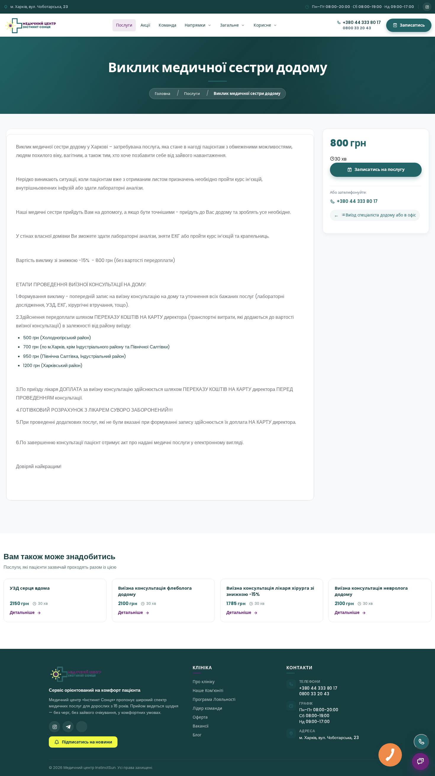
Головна (162, 93)
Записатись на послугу (380, 169)
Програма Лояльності (214, 699)
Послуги (124, 25)
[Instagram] (427, 6)
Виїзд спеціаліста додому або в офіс (381, 215)
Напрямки (195, 25)
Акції (145, 25)
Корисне (262, 25)
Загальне (229, 25)
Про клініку (204, 682)
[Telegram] (68, 726)
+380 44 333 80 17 (362, 22)
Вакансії (200, 726)
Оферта (200, 717)
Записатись (412, 25)
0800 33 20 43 (357, 28)
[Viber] (81, 726)
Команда (167, 25)
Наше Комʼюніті (208, 690)
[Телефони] (421, 741)
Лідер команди (207, 708)
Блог (197, 735)
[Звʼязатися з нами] (420, 761)
